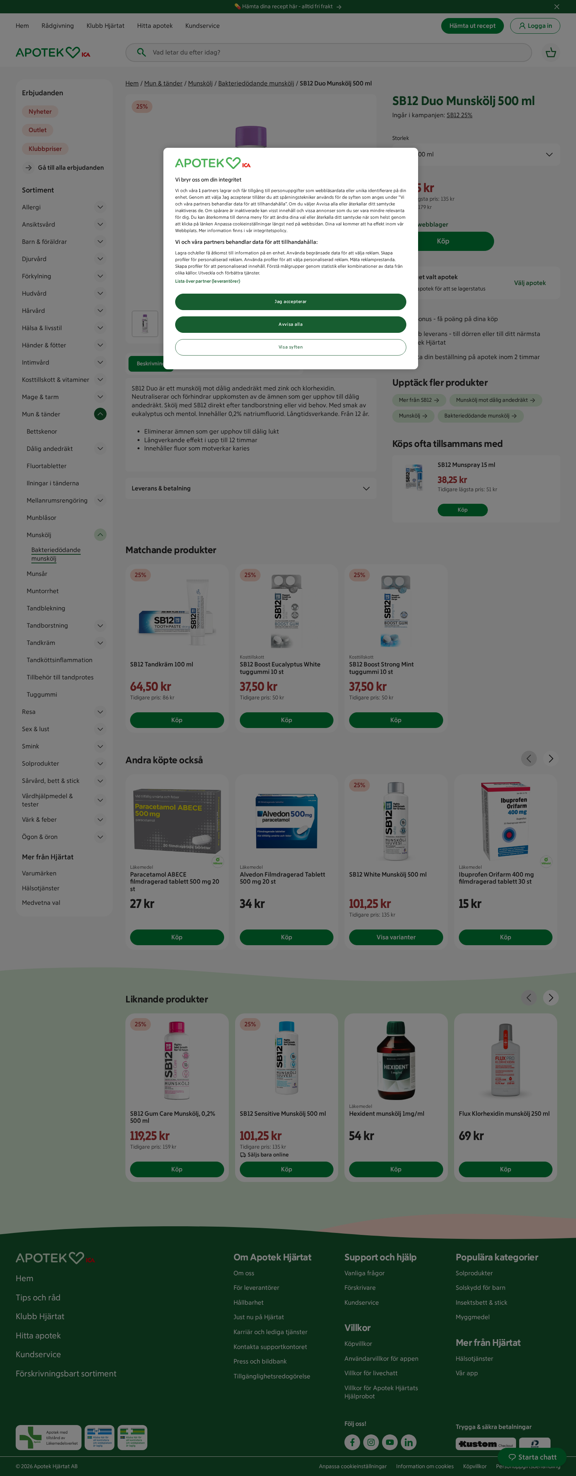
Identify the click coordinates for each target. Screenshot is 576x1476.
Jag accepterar (291, 301)
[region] (290, 259)
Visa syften (291, 347)
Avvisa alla (290, 324)
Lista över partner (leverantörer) (207, 281)
